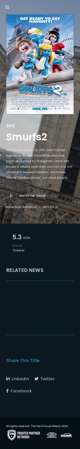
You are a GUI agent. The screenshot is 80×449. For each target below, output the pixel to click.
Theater (18, 250)
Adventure (13, 207)
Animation (29, 207)
